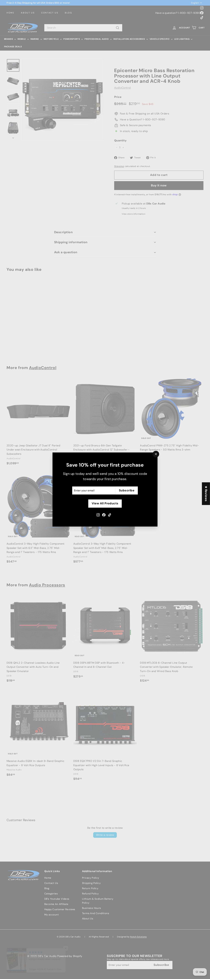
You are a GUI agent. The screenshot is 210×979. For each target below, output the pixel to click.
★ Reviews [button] (206, 493)
